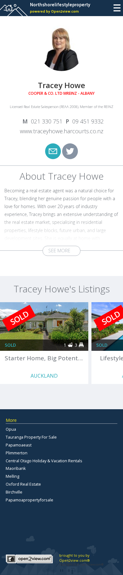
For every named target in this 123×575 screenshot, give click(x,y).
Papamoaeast (19, 445)
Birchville (14, 492)
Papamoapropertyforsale (29, 500)
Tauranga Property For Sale (31, 437)
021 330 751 (46, 121)
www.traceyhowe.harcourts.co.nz (61, 131)
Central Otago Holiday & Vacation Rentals (44, 461)
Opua (11, 429)
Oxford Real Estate (23, 484)
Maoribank (16, 468)
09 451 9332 (88, 121)
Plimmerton (16, 453)
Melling (12, 476)
